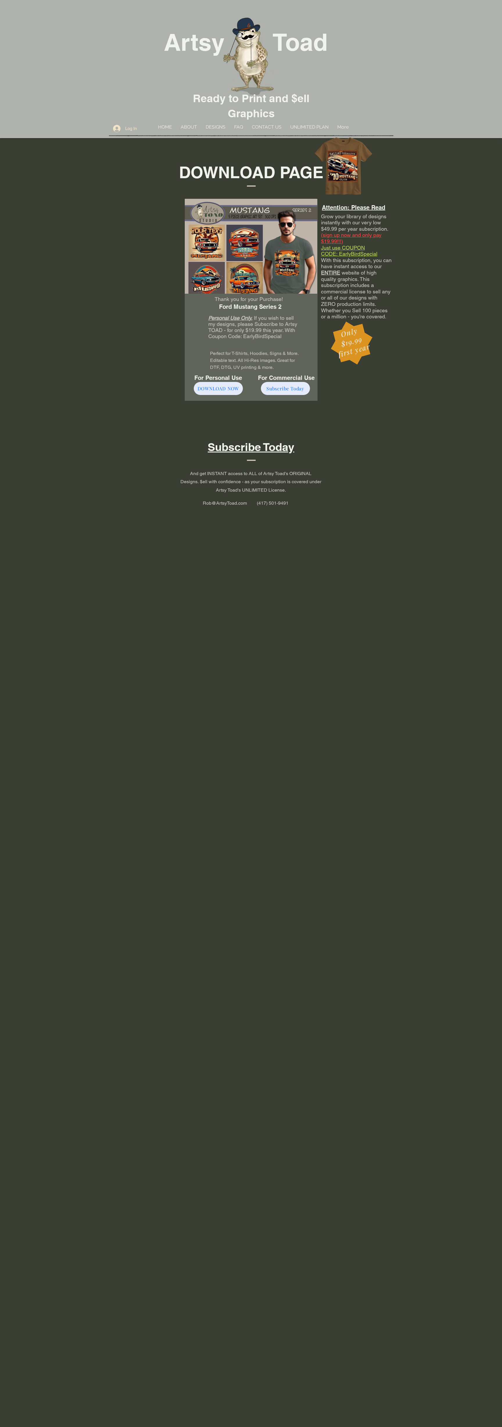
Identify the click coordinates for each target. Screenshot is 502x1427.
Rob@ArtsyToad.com (225, 503)
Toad (300, 42)
